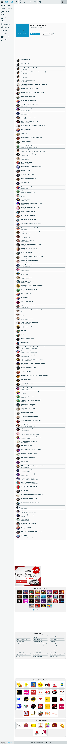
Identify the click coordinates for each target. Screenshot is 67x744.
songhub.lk (10, 742)
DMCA (43, 742)
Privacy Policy (38, 742)
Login (64, 2)
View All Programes (39, 610)
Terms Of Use (48, 742)
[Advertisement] (40, 14)
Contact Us (32, 742)
